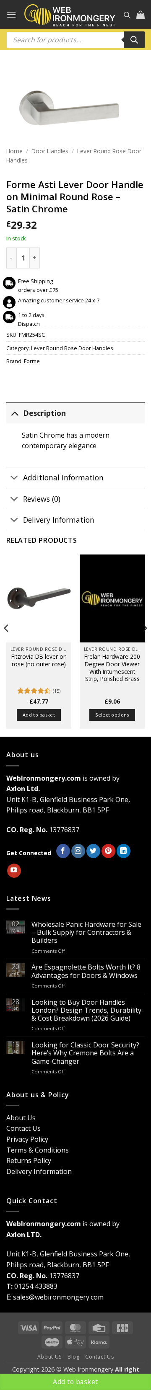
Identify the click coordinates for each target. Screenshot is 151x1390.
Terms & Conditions (37, 1150)
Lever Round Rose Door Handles (72, 348)
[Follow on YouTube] (14, 871)
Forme (32, 361)
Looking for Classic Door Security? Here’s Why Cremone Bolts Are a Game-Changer (85, 1053)
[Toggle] (14, 413)
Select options (112, 715)
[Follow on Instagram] (78, 851)
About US (49, 1356)
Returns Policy (28, 1160)
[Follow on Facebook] (63, 851)
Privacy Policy (27, 1139)
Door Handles (49, 151)
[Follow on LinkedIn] (123, 851)
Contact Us (23, 1128)
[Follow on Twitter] (93, 851)
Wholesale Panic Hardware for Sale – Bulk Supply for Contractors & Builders (86, 933)
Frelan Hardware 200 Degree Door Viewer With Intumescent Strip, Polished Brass (112, 668)
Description (44, 413)
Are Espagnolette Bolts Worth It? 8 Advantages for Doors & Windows (86, 971)
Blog (73, 1356)
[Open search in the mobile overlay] (127, 14)
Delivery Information (58, 520)
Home (14, 151)
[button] (11, 14)
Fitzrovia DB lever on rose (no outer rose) (39, 660)
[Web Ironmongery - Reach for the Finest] (70, 15)
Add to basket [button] (39, 715)
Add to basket (75, 1381)
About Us (21, 1117)
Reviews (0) (41, 499)
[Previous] (7, 645)
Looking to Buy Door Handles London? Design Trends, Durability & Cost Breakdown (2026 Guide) (86, 1010)
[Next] (144, 645)
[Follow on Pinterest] (108, 851)
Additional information (63, 477)
